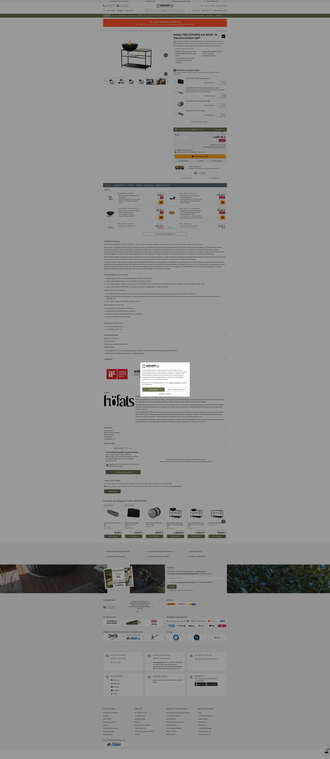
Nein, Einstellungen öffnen (176, 390)
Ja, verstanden (153, 390)
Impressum (168, 393)
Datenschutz (162, 393)
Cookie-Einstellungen (175, 383)
